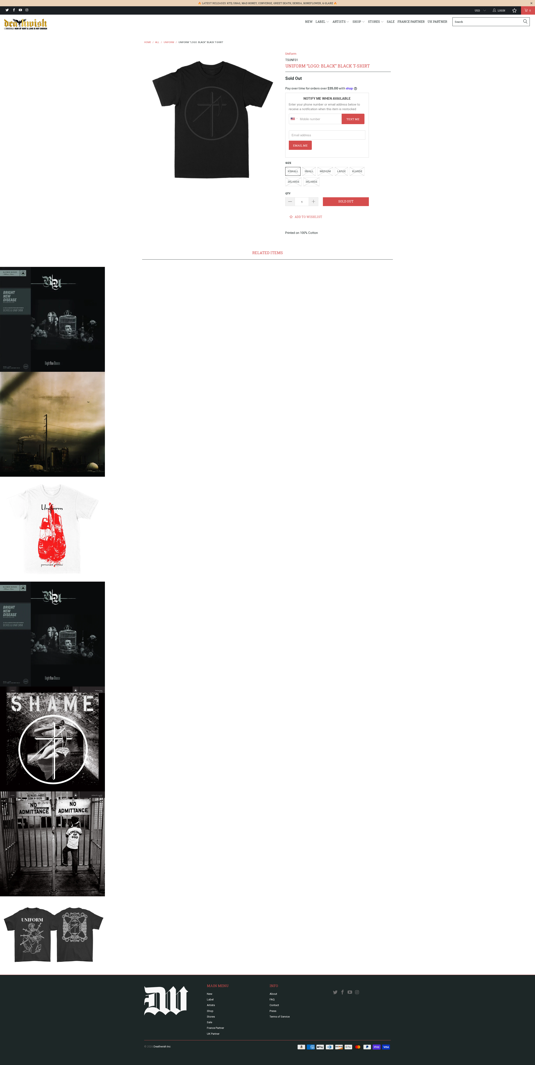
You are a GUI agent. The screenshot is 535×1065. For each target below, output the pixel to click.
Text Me (352, 119)
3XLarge (311, 181)
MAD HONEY (249, 3)
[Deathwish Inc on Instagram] (26, 10)
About (273, 993)
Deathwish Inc (162, 1046)
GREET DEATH (282, 3)
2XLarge (293, 181)
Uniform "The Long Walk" (52, 843)
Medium (325, 171)
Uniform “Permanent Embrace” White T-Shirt (52, 529)
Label (321, 22)
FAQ (272, 999)
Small (308, 171)
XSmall (293, 171)
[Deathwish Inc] (45, 24)
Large (341, 171)
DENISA (297, 3)
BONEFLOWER (312, 3)
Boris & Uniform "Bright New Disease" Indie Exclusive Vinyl (52, 319)
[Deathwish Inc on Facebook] (13, 10)
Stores (374, 22)
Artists (339, 22)
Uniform (290, 54)
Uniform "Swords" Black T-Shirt (52, 931)
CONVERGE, (265, 3)
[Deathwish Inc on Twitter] (7, 10)
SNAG (236, 3)
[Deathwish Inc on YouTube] (20, 10)
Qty (287, 193)
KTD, (230, 3)
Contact (274, 1005)
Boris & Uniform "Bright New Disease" (52, 634)
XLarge (357, 171)
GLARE (329, 3)
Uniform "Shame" (52, 739)
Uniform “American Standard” (52, 424)
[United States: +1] (294, 119)
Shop (357, 22)
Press (273, 1011)
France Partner (411, 22)
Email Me (300, 145)
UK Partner (437, 22)
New (309, 22)
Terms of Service (280, 1016)
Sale (391, 22)
